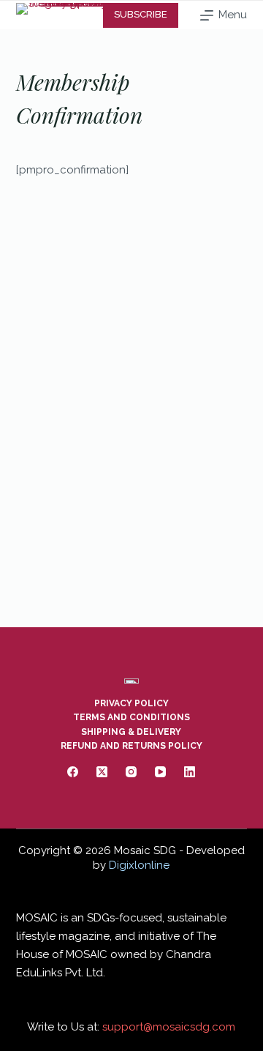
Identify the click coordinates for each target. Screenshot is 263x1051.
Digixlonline (139, 865)
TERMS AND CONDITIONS (131, 717)
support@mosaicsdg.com (168, 1026)
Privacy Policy (131, 703)
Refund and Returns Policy (131, 746)
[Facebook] (72, 771)
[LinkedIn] (189, 771)
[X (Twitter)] (101, 771)
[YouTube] (160, 771)
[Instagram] (131, 771)
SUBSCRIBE (140, 14)
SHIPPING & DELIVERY (131, 732)
